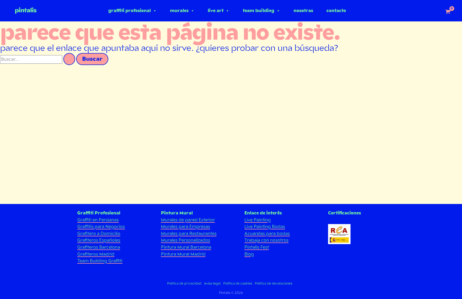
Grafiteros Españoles (98, 240)
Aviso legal (212, 283)
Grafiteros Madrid (95, 254)
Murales (179, 10)
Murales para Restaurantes (189, 233)
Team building (258, 10)
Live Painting (257, 220)
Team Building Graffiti (99, 261)
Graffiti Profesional (129, 10)
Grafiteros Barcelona (98, 247)
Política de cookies (237, 283)
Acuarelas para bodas (267, 233)
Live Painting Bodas (264, 227)
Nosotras (303, 10)
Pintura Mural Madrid (183, 254)
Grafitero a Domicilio (98, 233)
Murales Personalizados (185, 240)
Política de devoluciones (273, 283)
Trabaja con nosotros (266, 240)
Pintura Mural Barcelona (186, 247)
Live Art (216, 10)
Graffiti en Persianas (98, 220)
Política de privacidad (184, 283)
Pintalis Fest (256, 247)
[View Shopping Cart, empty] (448, 12)
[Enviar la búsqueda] (69, 59)
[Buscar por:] (38, 59)
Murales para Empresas (185, 227)
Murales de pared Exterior (188, 220)
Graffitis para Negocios (101, 227)
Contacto (336, 10)
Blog (249, 254)
